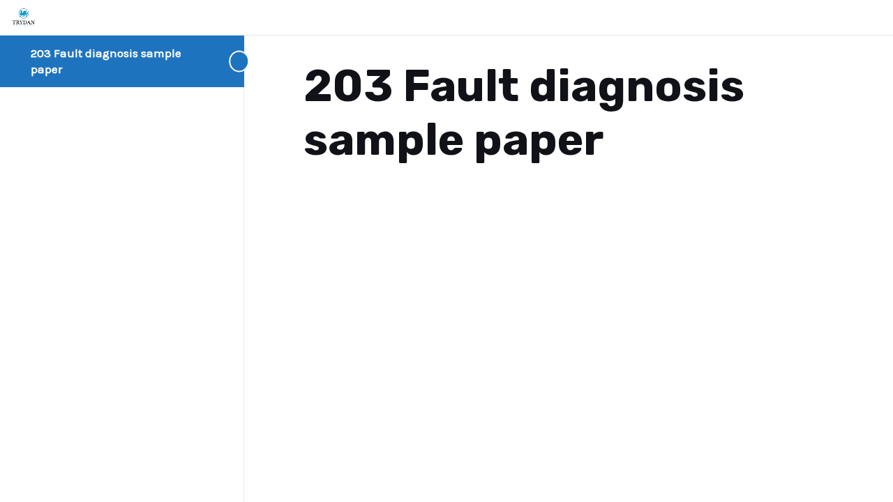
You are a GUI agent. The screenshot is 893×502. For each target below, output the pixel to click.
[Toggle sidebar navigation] (216, 61)
